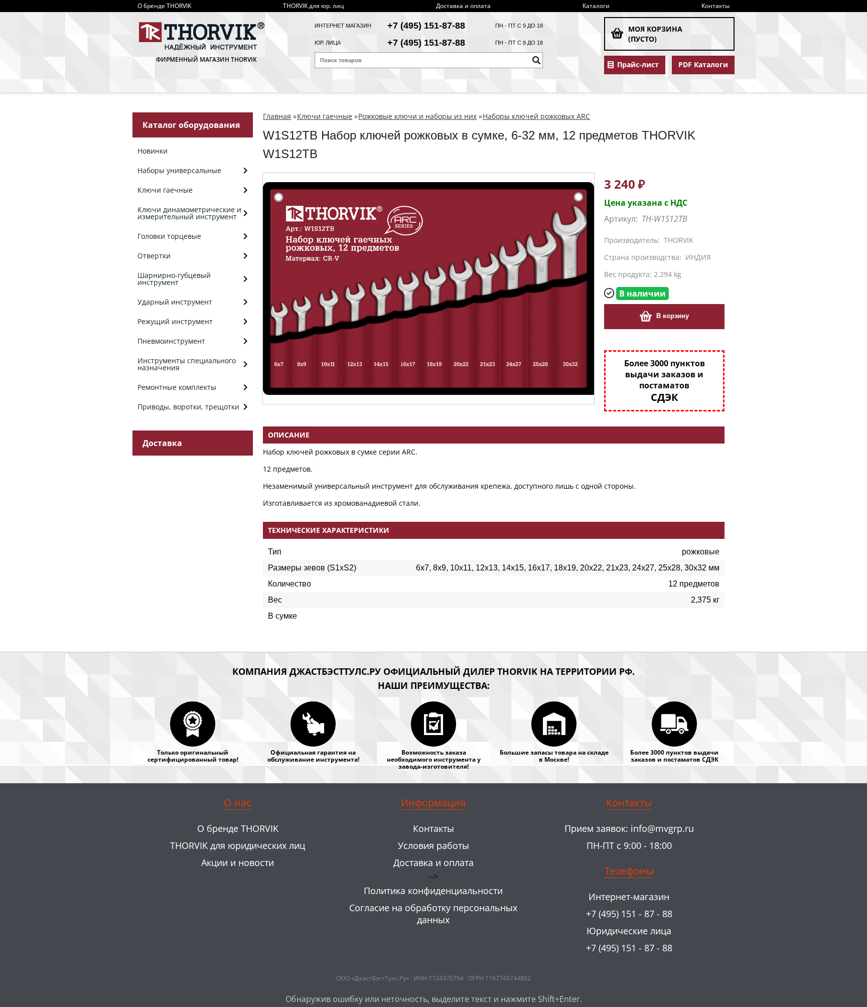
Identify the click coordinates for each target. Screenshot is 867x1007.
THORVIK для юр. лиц (313, 6)
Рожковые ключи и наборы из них (417, 116)
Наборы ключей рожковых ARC (536, 116)
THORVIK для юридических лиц (237, 845)
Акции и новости (237, 862)
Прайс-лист (638, 65)
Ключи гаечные (324, 116)
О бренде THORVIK (164, 6)
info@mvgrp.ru (662, 828)
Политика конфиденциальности (433, 891)
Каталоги (596, 6)
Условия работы (433, 845)
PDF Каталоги (703, 65)
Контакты (715, 6)
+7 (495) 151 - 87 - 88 (629, 914)
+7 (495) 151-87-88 (426, 26)
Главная (277, 116)
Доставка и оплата (463, 6)
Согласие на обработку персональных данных (433, 914)
